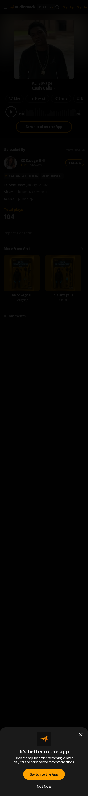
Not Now (44, 786)
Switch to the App (44, 774)
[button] (44, 398)
